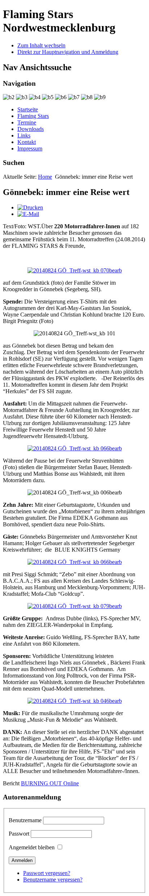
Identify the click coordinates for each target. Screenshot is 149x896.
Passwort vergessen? (46, 873)
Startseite (27, 109)
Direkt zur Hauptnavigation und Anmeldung (67, 52)
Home (45, 177)
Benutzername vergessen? (52, 879)
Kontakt (26, 142)
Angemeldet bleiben (32, 847)
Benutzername (25, 820)
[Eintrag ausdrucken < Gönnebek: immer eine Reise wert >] (30, 207)
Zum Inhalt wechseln (41, 45)
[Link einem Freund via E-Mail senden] (28, 214)
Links (23, 135)
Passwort (19, 834)
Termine (26, 122)
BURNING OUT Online (50, 783)
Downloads (30, 129)
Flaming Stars (33, 116)
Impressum (29, 148)
